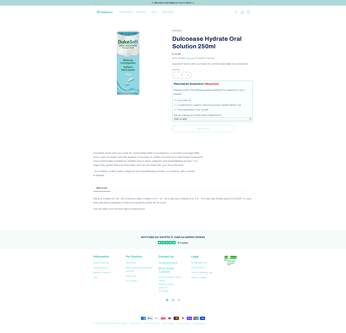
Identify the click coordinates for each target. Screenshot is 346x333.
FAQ (95, 278)
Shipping (190, 58)
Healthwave (105, 323)
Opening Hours (100, 268)
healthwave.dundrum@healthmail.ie (139, 269)
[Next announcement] (250, 2)
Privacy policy (135, 323)
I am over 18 (184, 100)
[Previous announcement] (96, 2)
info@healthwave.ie (168, 263)
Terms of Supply (199, 278)
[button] (142, 12)
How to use (102, 188)
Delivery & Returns (102, 273)
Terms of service (184, 323)
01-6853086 (164, 272)
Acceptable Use (199, 263)
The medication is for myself (192, 110)
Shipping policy (199, 323)
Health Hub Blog (101, 263)
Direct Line (131, 276)
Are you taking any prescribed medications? (198, 115)
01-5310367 (131, 281)
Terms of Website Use (201, 273)
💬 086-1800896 (166, 268)
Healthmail (131, 263)
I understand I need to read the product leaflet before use (209, 105)
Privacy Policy (197, 268)
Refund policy (168, 323)
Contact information (152, 323)
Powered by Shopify (118, 323)
